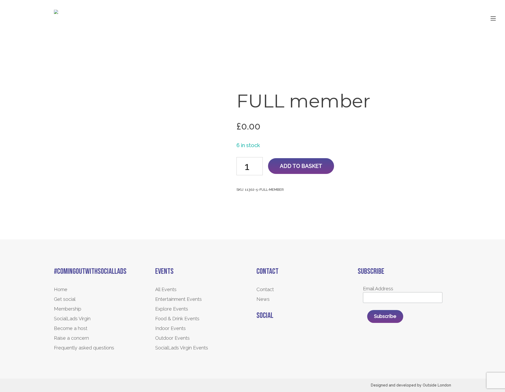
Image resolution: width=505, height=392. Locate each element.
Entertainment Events (178, 299)
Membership (67, 309)
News (263, 299)
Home (60, 289)
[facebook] (259, 334)
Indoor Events (170, 328)
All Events (165, 289)
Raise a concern (71, 338)
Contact (265, 289)
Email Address (378, 288)
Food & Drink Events (177, 318)
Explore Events (171, 309)
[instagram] (274, 334)
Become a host (70, 328)
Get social (64, 299)
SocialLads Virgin (72, 318)
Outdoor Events (172, 338)
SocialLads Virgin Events (181, 347)
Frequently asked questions (84, 347)
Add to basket (301, 166)
